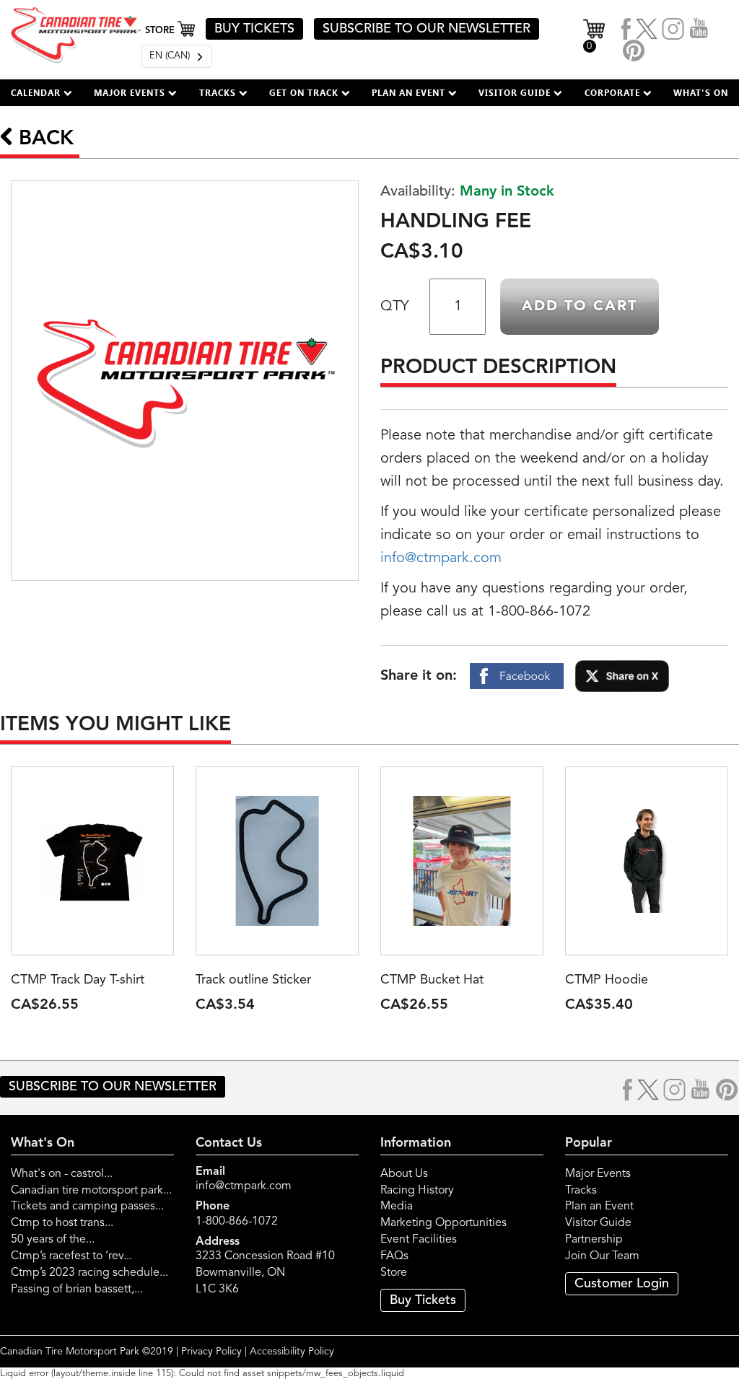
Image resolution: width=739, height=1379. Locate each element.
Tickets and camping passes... (87, 1206)
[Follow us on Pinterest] (633, 50)
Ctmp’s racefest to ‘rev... (71, 1256)
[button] (41, 92)
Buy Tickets (423, 1300)
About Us (404, 1174)
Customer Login (621, 1283)
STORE (161, 30)
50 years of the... (53, 1240)
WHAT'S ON (700, 92)
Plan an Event (599, 1206)
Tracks (581, 1190)
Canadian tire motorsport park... (91, 1190)
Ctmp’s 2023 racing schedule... (89, 1273)
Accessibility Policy (292, 1352)
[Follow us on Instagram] (673, 29)
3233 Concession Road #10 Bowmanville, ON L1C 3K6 (265, 1273)
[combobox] (176, 56)
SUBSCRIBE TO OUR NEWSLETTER (426, 28)
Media (396, 1206)
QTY (394, 306)
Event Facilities (418, 1240)
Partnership (594, 1240)
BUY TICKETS (254, 28)
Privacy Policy (211, 1352)
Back (43, 139)
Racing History (417, 1190)
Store (393, 1273)
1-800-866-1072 (237, 1221)
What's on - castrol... (62, 1174)
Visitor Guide (598, 1223)
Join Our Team (602, 1256)
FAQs (394, 1256)
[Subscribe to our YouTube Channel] (699, 29)
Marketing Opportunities (443, 1223)
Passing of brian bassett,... (77, 1289)
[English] (176, 56)
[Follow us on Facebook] (626, 29)
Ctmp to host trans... (62, 1223)
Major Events (598, 1174)
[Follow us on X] (646, 29)
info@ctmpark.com (441, 558)
